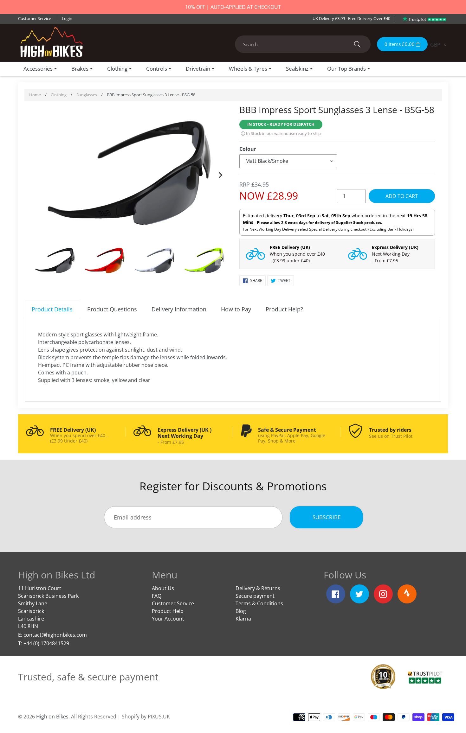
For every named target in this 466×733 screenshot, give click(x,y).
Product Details (52, 309)
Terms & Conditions (259, 603)
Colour (247, 148)
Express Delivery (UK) (395, 247)
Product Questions (112, 309)
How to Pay (236, 309)
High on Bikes (52, 716)
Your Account (168, 618)
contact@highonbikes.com (55, 634)
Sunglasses (86, 95)
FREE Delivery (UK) (290, 247)
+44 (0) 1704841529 (46, 643)
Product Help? (284, 309)
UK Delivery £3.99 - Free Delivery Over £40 (351, 18)
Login (67, 18)
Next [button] (220, 173)
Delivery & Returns (258, 588)
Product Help (168, 611)
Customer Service (34, 18)
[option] (129, 174)
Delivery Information (179, 309)
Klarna (243, 618)
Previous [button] (38, 173)
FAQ (156, 595)
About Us (163, 588)
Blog (241, 611)
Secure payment (255, 595)
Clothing (59, 95)
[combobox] (303, 44)
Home (35, 95)
